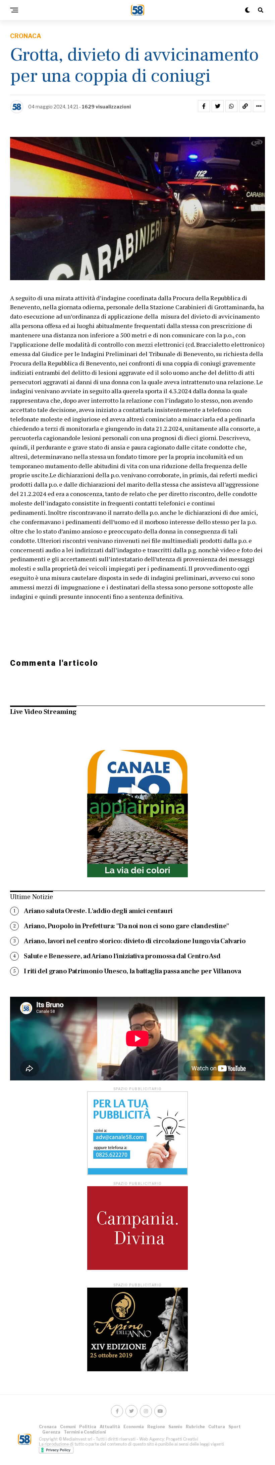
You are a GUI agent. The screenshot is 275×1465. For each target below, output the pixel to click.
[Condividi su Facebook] (204, 106)
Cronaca (48, 1426)
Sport (234, 1426)
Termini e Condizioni (85, 1432)
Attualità (110, 1426)
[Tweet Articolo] (218, 106)
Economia (133, 1426)
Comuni (68, 1426)
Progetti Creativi (182, 1439)
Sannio (175, 1426)
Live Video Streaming (43, 712)
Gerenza (51, 1432)
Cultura (216, 1426)
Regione (156, 1426)
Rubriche (195, 1426)
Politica (87, 1426)
